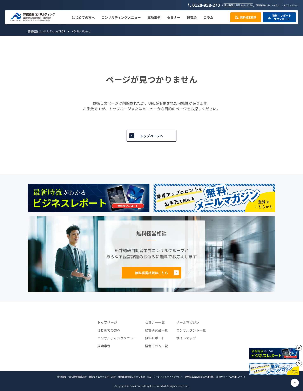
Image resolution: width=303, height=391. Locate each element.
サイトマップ (186, 337)
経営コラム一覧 (156, 345)
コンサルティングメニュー (117, 337)
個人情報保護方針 (77, 376)
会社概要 (61, 376)
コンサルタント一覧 (191, 330)
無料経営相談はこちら (151, 272)
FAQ (149, 376)
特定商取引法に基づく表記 (131, 376)
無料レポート (155, 337)
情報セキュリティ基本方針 (102, 376)
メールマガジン (187, 322)
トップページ (107, 322)
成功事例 (103, 345)
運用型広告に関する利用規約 (199, 376)
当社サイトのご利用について (231, 376)
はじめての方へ (108, 330)
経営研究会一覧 (156, 330)
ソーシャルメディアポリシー (168, 376)
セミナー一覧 (155, 322)
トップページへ (151, 135)
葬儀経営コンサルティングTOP (46, 31)
